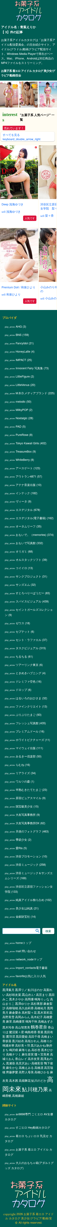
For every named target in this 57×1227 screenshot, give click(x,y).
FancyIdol (22, 351)
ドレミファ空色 (26, 689)
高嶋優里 (19, 1030)
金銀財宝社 (23, 925)
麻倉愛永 (15, 1021)
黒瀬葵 (10, 1071)
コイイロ (21, 576)
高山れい (28, 1002)
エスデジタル (24, 518)
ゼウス (20, 631)
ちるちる (21, 665)
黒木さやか (16, 1007)
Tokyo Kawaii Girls (27, 451)
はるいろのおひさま (28, 706)
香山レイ (21, 1067)
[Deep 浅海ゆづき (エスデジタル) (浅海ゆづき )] (19, 198)
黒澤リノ (21, 998)
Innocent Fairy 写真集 (29, 376)
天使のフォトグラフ (28, 839)
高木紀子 (37, 1025)
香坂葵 (6, 1049)
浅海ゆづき (13, 211)
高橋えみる (26, 1076)
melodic (20, 410)
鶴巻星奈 (39, 1035)
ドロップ (21, 698)
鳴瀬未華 (8, 1054)
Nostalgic (21, 426)
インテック (23, 501)
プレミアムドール (27, 739)
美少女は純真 (24, 916)
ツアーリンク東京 (27, 673)
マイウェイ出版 (26, 756)
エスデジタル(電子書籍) (31, 526)
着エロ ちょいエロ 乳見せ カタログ (28, 1146)
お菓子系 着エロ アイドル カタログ (28, 1160)
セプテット (23, 640)
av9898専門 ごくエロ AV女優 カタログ (29, 1124)
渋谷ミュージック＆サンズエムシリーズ (29, 883)
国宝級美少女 (24, 814)
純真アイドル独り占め (30, 908)
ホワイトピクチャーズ (30, 748)
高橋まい (47, 1045)
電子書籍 (31, 976)
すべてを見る (21, 137)
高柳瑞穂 (12, 1016)
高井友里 (34, 1067)
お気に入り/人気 (31, 984)
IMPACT (21, 368)
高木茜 (13, 1089)
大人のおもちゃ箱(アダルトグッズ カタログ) (29, 1173)
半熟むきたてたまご (28, 798)
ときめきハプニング (28, 681)
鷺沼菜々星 (16, 1040)
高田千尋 (34, 1045)
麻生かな (12, 1076)
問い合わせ (26, 959)
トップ (23, 951)
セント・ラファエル (28, 648)
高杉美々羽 (22, 1054)
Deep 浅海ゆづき (12, 204)
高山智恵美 (22, 1035)
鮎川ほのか (35, 998)
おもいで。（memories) (31, 543)
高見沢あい (23, 1071)
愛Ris (19, 856)
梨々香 (49, 215)
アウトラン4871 (26, 484)
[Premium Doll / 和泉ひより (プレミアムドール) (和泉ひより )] (19, 281)
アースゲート (24, 476)
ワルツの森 (23, 789)
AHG (19, 335)
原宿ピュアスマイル (28, 806)
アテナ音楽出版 (26, 493)
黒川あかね (38, 1054)
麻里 (9, 1030)
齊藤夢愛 (12, 1080)
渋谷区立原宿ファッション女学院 (29, 897)
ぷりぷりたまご (26, 723)
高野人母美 (26, 1080)
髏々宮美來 (41, 1062)
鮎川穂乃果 (35, 1097)
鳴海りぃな (41, 1007)
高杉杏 (35, 1058)
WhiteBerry (23, 468)
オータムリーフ (26, 534)
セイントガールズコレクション (29, 620)
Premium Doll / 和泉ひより (18, 287)
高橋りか (46, 1049)
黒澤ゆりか (22, 1012)
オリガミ (21, 559)
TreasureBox (24, 459)
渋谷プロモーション (28, 864)
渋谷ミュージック (27, 873)
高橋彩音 (37, 1071)
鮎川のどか (38, 1089)
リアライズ (23, 781)
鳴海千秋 (31, 1030)
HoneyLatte (23, 359)
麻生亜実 (28, 1062)
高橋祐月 (40, 1016)
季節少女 (21, 848)
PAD (18, 435)
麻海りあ (25, 1058)
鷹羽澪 (10, 1045)
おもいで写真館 (26, 551)
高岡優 (29, 1007)
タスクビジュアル (27, 656)
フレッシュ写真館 (27, 731)
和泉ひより (13, 294)
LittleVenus (22, 393)
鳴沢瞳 (13, 1058)
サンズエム (23, 593)
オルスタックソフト (28, 568)
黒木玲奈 (8, 1035)
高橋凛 (38, 1076)
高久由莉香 (26, 1016)
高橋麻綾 (18, 1104)
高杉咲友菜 (13, 1003)
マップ (29, 967)
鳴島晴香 (31, 1040)
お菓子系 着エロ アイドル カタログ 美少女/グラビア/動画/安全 (28, 73)
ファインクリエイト (28, 714)
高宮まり (42, 1003)
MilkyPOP (22, 418)
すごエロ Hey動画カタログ (33, 1136)
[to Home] (28, 20)
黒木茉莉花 (44, 1021)
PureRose (22, 443)
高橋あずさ (45, 1030)
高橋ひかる (41, 1080)
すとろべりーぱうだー (30, 601)
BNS (19, 343)
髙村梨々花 (29, 1021)
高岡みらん (22, 1025)
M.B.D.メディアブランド (31, 401)
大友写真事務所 (26, 823)
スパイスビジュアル (28, 609)
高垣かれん (32, 1049)
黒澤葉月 (8, 998)
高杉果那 (37, 1012)
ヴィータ (21, 509)
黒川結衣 (18, 1049)
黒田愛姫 (22, 1045)
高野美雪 (8, 1025)
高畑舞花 (25, 1089)
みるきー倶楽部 (26, 764)
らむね (20, 773)
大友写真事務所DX (27, 831)
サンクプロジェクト (28, 584)
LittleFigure (23, 384)
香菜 (40, 1040)
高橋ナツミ (13, 1062)
